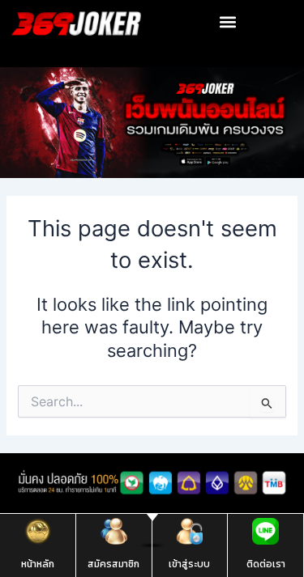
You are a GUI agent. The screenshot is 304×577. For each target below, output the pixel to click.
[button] (228, 21)
